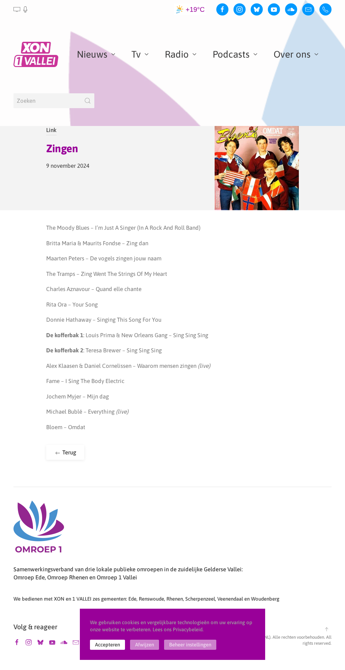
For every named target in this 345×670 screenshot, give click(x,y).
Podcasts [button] (231, 54)
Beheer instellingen (190, 644)
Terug (68, 452)
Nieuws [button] (92, 54)
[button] (21, 9)
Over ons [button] (292, 54)
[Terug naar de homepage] (37, 54)
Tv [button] (136, 54)
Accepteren (107, 644)
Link (51, 130)
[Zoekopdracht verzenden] (87, 100)
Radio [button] (177, 54)
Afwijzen (144, 644)
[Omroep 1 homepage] (38, 529)
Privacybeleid (187, 629)
